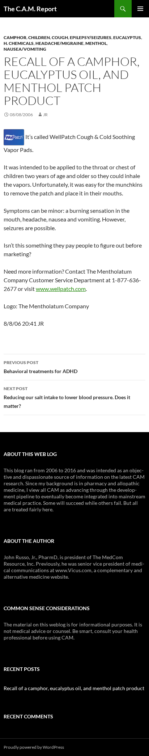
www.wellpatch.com (61, 288)
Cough (60, 37)
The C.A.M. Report (30, 9)
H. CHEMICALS (19, 43)
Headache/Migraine (59, 43)
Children (39, 37)
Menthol (96, 43)
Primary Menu (140, 8)
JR (45, 114)
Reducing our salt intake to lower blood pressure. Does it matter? (67, 397)
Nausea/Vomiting (25, 49)
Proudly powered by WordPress (34, 747)
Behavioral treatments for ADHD (40, 367)
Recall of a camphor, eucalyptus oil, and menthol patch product (74, 688)
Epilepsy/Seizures (90, 37)
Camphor (15, 37)
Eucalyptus (127, 37)
